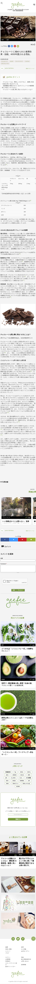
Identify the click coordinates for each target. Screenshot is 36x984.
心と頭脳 (23, 949)
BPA (29, 775)
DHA (7, 780)
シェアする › (4, 46)
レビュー (7, 951)
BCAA (22, 775)
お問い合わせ (25, 961)
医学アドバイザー (10, 966)
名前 (2, 558)
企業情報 (7, 959)
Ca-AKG (13, 777)
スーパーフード (19, 61)
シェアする (18, 536)
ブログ (7, 953)
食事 (2, 39)
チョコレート (5, 61)
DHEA (14, 780)
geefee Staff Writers (9, 68)
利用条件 (7, 961)
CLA (21, 777)
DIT (29, 780)
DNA (7, 783)
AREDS (14, 775)
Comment (4, 563)
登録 (22, 957)
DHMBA (22, 780)
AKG (7, 775)
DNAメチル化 (26, 783)
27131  (21, 843)
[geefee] (18, 5)
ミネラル (27, 61)
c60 (6, 777)
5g (15, 772)
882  (33, 44)
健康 (8, 39)
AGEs (21, 772)
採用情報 (23, 964)
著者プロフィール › (30, 68)
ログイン (7, 957)
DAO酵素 (28, 777)
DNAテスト (16, 783)
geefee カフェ (25, 951)
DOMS (18, 786)
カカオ (11, 61)
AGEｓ (29, 772)
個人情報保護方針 (26, 959)
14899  (3, 843)
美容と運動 (8, 949)
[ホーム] (18, 974)
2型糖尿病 (8, 772)
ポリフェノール (5, 63)
